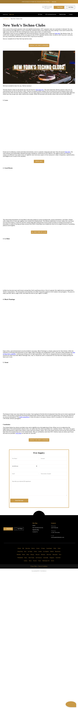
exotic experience (24, 417)
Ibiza (25, 551)
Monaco (32, 554)
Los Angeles (46, 551)
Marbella (19, 554)
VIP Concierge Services (50, 14)
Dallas (54, 548)
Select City (11, 14)
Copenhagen (49, 548)
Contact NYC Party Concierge (39, 45)
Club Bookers (6, 18)
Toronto (35, 560)
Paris (60, 554)
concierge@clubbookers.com (57, 537)
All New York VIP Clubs (39, 232)
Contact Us (35, 531)
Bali (23, 548)
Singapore (52, 557)
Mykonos (43, 554)
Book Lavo (39, 161)
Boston (33, 548)
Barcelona (28, 548)
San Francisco (39, 557)
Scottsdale (45, 557)
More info (54, 1)
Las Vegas (30, 551)
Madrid (51, 551)
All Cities (40, 14)
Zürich (52, 560)
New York (57, 33)
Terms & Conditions (42, 566)
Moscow (37, 554)
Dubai (59, 548)
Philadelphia (20, 557)
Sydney (25, 560)
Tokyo (30, 560)
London (40, 551)
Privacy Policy (34, 566)
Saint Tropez (31, 557)
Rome (25, 557)
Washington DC (46, 560)
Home (34, 525)
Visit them (18, 433)
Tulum (39, 560)
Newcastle (55, 554)
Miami (23, 554)
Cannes (38, 548)
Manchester (57, 551)
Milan (28, 554)
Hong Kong (20, 551)
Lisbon (35, 551)
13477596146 (54, 527)
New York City (40, 89)
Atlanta (19, 548)
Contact (71, 14)
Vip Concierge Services (38, 527)
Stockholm (58, 557)
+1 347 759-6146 (55, 532)
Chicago (43, 548)
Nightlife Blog (62, 14)
